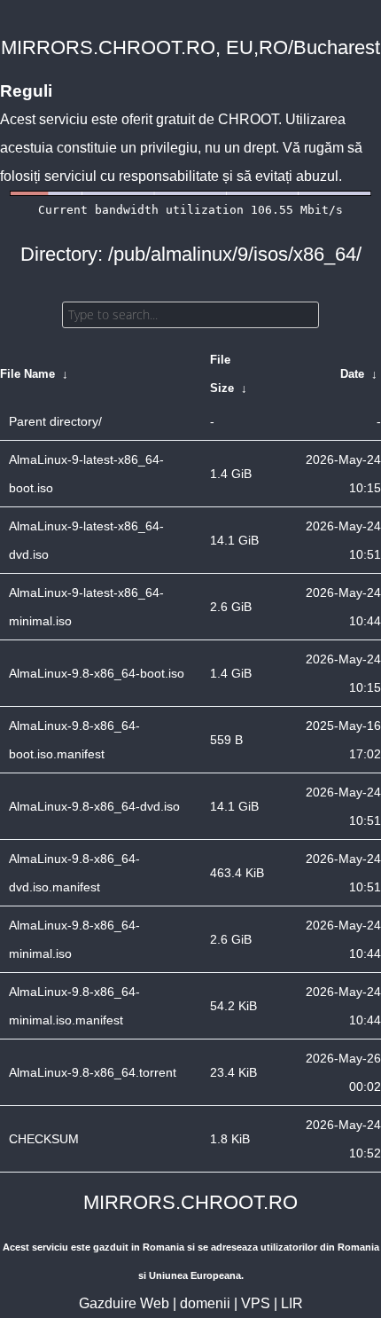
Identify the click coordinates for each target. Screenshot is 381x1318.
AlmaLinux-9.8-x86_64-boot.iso (96, 673)
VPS (255, 1303)
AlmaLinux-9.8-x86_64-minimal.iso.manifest (74, 1006)
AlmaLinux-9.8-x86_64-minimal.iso (74, 939)
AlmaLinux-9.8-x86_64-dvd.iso (94, 806)
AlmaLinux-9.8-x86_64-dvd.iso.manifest (74, 872)
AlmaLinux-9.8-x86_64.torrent (92, 1072)
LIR (292, 1303)
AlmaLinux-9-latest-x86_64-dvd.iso (86, 540)
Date (352, 373)
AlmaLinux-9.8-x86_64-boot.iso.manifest (74, 739)
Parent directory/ (55, 421)
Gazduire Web (124, 1303)
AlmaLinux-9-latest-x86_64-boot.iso (86, 473)
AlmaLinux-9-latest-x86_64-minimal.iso (86, 606)
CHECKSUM (44, 1139)
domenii (205, 1303)
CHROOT (248, 119)
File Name (27, 373)
